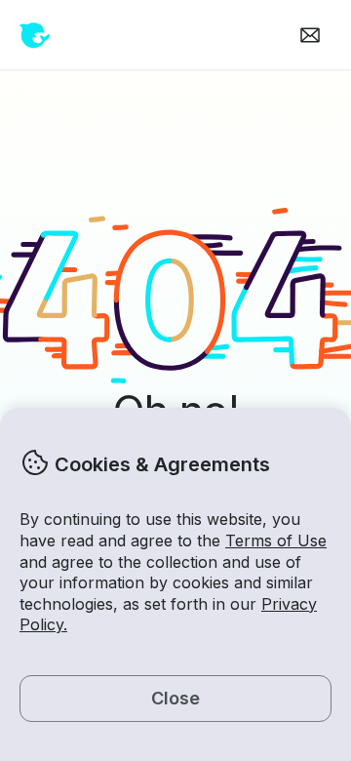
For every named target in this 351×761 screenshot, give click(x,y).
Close (175, 698)
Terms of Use (276, 540)
